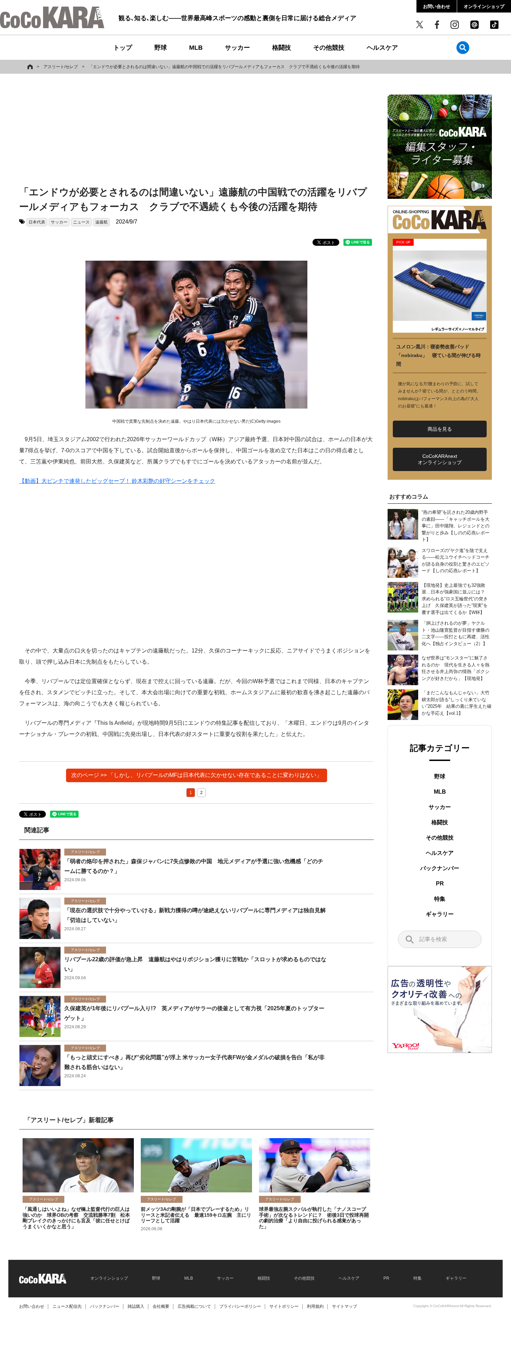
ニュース (81, 222)
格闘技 (281, 47)
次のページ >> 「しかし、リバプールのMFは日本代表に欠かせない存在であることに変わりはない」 (196, 775)
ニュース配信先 (67, 1306)
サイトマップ (344, 1306)
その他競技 (328, 47)
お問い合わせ (436, 6)
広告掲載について (194, 1306)
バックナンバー (439, 868)
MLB (196, 47)
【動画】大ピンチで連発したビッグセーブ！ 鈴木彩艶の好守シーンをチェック (117, 481)
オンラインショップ (484, 6)
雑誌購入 (136, 1306)
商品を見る (440, 429)
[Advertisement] (196, 131)
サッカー (237, 47)
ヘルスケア (382, 47)
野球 (160, 47)
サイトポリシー (284, 1306)
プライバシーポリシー (240, 1306)
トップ (122, 47)
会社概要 (161, 1306)
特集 (439, 899)
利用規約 (315, 1306)
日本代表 (37, 222)
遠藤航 (101, 222)
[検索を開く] (462, 47)
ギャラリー (440, 914)
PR (440, 883)
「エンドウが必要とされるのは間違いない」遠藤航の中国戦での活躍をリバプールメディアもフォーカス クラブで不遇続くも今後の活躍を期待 (224, 66)
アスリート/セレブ (60, 66)
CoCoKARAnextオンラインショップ (440, 459)
